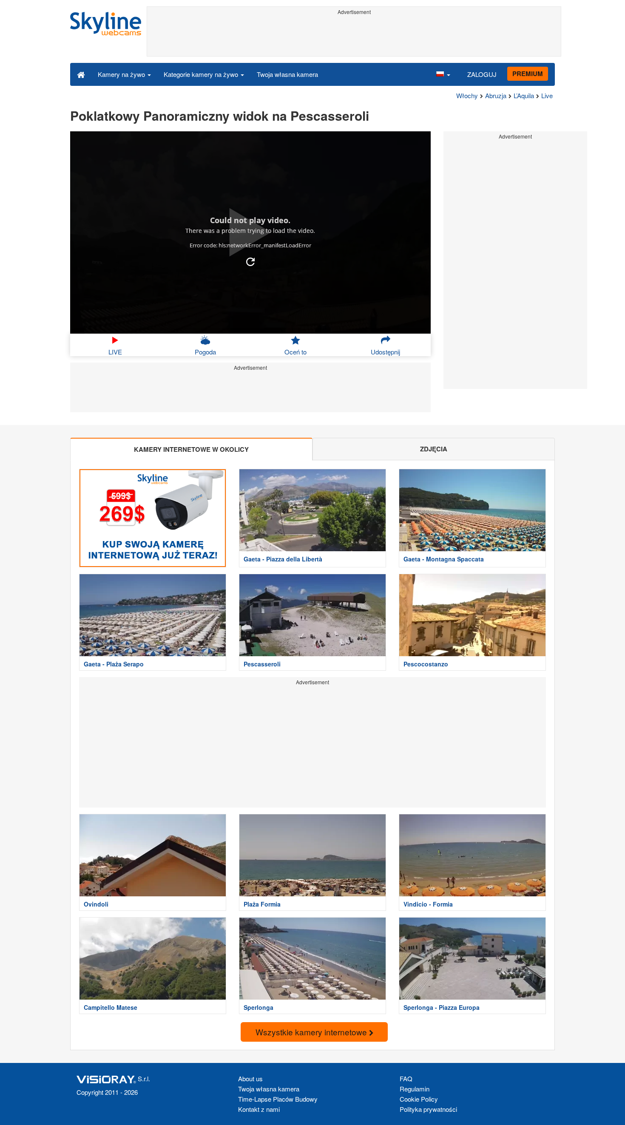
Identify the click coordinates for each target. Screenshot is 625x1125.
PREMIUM (527, 73)
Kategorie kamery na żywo (202, 74)
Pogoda (205, 351)
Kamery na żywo (122, 74)
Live (547, 95)
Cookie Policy (419, 1098)
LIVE (115, 351)
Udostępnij (385, 351)
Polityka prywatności (428, 1109)
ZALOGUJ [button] (482, 74)
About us (250, 1078)
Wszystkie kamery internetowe (312, 1031)
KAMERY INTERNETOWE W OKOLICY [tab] (191, 449)
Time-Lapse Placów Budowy (278, 1098)
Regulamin (414, 1088)
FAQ (406, 1078)
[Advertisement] (354, 37)
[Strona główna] (81, 74)
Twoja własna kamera (287, 74)
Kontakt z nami (259, 1109)
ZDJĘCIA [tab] (433, 448)
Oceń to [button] (295, 351)
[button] (443, 74)
